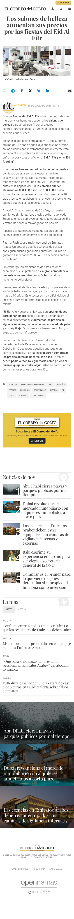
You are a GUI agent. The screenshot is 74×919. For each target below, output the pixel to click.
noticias (13, 385)
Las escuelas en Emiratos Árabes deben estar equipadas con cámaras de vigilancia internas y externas (46, 534)
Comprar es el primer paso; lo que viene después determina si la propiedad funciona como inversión (47, 580)
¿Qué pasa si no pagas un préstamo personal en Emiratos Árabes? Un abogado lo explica (36, 665)
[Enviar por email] (69, 91)
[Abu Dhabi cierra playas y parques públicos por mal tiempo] (11, 489)
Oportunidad (40, 390)
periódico (25, 390)
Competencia (38, 396)
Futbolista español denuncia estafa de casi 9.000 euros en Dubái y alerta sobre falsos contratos (36, 686)
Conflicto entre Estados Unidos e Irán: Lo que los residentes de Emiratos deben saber (37, 627)
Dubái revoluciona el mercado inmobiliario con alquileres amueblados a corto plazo (45, 510)
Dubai (50, 385)
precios (12, 390)
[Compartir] (4, 91)
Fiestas (53, 390)
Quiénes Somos (20, 869)
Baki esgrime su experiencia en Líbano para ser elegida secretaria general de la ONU (46, 558)
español (61, 385)
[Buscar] (61, 8)
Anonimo (20, 105)
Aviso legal (55, 869)
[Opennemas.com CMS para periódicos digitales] (39, 887)
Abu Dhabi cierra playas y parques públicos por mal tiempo (45, 490)
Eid (63, 390)
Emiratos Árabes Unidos (32, 385)
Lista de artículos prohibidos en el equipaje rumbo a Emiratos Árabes (37, 645)
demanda (23, 396)
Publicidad (39, 869)
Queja (12, 396)
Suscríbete (63, 2)
